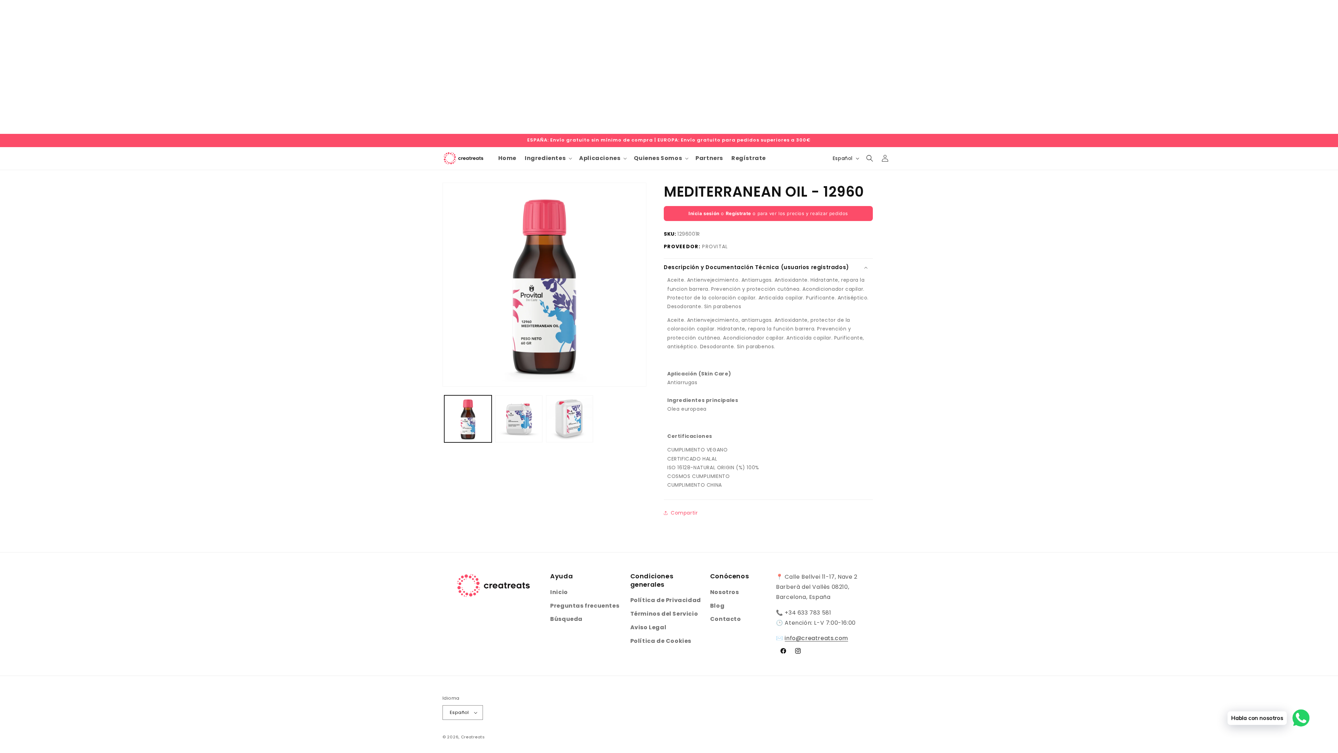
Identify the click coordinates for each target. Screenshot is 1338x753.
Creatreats (473, 737)
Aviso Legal (648, 627)
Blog (717, 606)
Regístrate (738, 213)
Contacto (725, 619)
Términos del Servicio (664, 614)
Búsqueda (566, 619)
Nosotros (724, 592)
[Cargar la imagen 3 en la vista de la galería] (569, 419)
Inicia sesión (704, 213)
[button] (548, 158)
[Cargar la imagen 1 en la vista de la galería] (468, 419)
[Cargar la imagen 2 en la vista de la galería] (519, 419)
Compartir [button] (684, 512)
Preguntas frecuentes (584, 606)
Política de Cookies (660, 641)
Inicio (559, 592)
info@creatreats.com (816, 638)
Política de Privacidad (665, 600)
